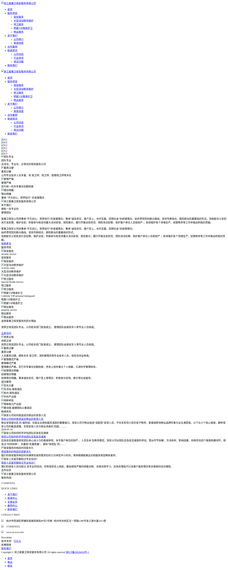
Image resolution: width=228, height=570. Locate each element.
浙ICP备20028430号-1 (77, 552)
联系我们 (12, 65)
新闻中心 (12, 498)
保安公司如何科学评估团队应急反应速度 (23, 436)
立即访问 (6, 333)
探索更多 (6, 243)
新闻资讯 (12, 50)
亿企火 (17, 541)
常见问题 (19, 61)
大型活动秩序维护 (24, 20)
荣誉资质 (19, 43)
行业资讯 (19, 58)
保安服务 (19, 17)
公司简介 (19, 39)
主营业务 (12, 502)
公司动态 (19, 54)
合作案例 (12, 46)
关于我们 (12, 35)
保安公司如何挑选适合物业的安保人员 (22, 419)
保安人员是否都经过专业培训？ (18, 462)
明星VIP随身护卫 (23, 28)
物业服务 (19, 32)
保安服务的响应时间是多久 (16, 451)
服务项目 (12, 13)
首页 (9, 9)
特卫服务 (19, 24)
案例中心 (12, 505)
